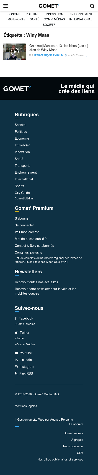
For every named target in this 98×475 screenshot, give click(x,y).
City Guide (22, 192)
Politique (33, 14)
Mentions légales (26, 406)
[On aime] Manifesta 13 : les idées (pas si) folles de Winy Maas (58, 47)
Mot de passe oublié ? (31, 238)
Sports (19, 186)
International (80, 19)
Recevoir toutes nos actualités (36, 282)
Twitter (24, 332)
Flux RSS (25, 373)
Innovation (54, 14)
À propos (77, 439)
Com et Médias (24, 198)
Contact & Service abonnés (34, 245)
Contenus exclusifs (28, 252)
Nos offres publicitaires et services (60, 459)
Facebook (25, 318)
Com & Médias (54, 19)
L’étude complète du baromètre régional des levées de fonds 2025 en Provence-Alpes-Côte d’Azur (48, 260)
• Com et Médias (25, 324)
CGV (80, 453)
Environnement (80, 14)
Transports (15, 19)
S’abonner (22, 218)
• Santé (19, 338)
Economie (13, 14)
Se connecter (24, 225)
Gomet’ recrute (73, 433)
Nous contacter (73, 446)
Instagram (26, 366)
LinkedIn (25, 359)
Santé (34, 19)
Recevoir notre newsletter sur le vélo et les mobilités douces (45, 291)
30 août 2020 (75, 55)
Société (49, 25)
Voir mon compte (27, 232)
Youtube (25, 353)
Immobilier (22, 145)
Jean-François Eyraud (48, 55)
